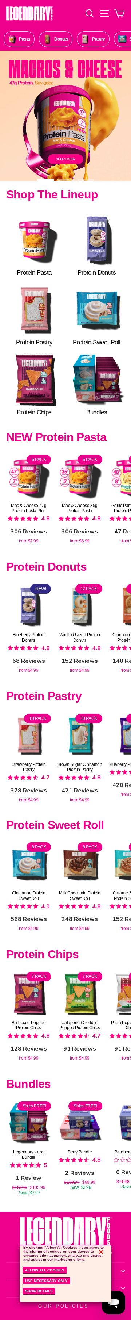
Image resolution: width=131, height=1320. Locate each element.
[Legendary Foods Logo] (65, 1237)
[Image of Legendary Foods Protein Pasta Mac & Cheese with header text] (65, 116)
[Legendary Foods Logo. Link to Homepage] (29, 13)
